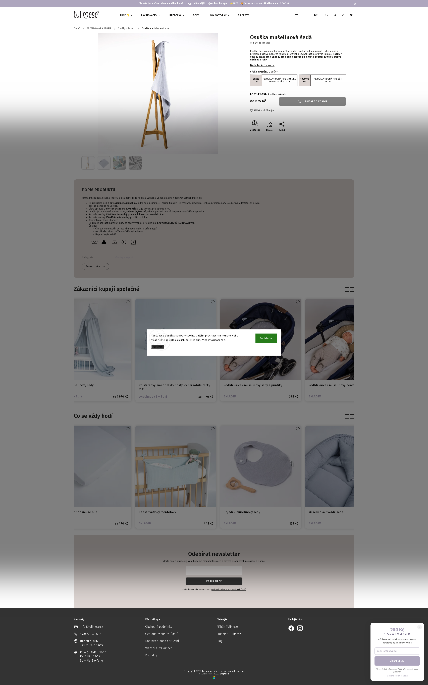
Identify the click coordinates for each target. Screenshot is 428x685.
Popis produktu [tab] (98, 189)
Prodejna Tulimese (229, 634)
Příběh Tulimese (227, 627)
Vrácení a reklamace (158, 648)
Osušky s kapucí (124, 257)
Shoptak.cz (224, 674)
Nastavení (158, 347)
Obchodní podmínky (158, 627)
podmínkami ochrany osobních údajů (228, 589)
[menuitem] (127, 15)
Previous (347, 289)
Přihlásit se (214, 581)
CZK (316, 15)
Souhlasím (266, 338)
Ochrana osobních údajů (161, 634)
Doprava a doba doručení (162, 641)
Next (352, 289)
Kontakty (151, 655)
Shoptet (208, 674)
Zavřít (335, 136)
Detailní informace (262, 65)
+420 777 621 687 (90, 634)
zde (223, 339)
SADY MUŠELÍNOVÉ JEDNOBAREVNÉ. (176, 223)
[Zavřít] (419, 627)
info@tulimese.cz (91, 627)
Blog (219, 641)
